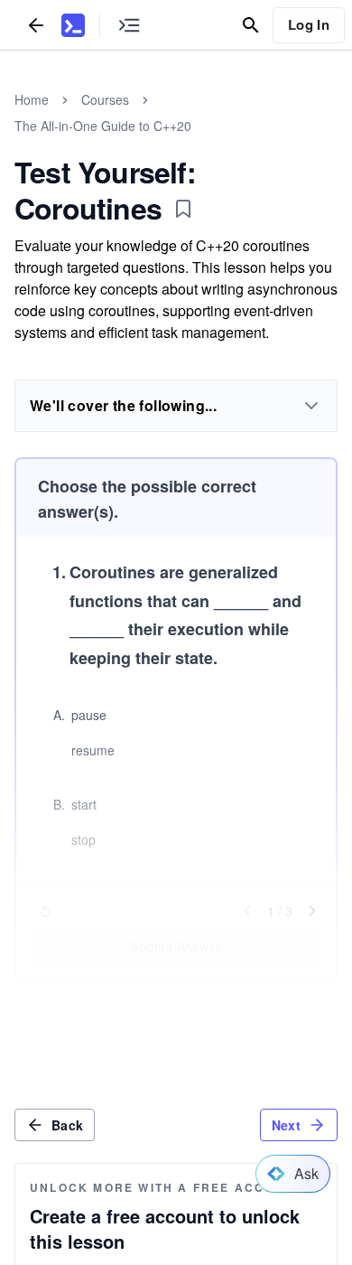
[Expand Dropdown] (311, 405)
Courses (105, 99)
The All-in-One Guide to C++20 (102, 126)
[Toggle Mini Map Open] (129, 24)
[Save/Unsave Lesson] (183, 208)
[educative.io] (73, 25)
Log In (308, 24)
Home (31, 99)
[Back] (36, 24)
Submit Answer (176, 946)
